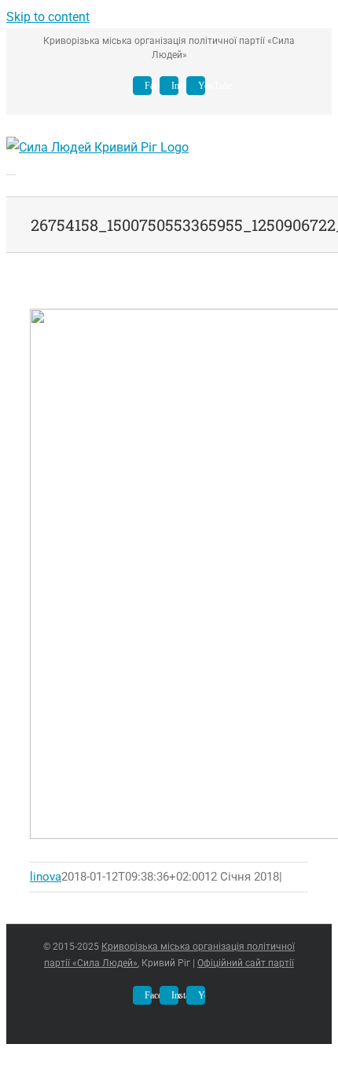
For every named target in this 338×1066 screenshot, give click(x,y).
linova (45, 877)
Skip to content (48, 16)
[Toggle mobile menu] (11, 169)
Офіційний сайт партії (245, 963)
